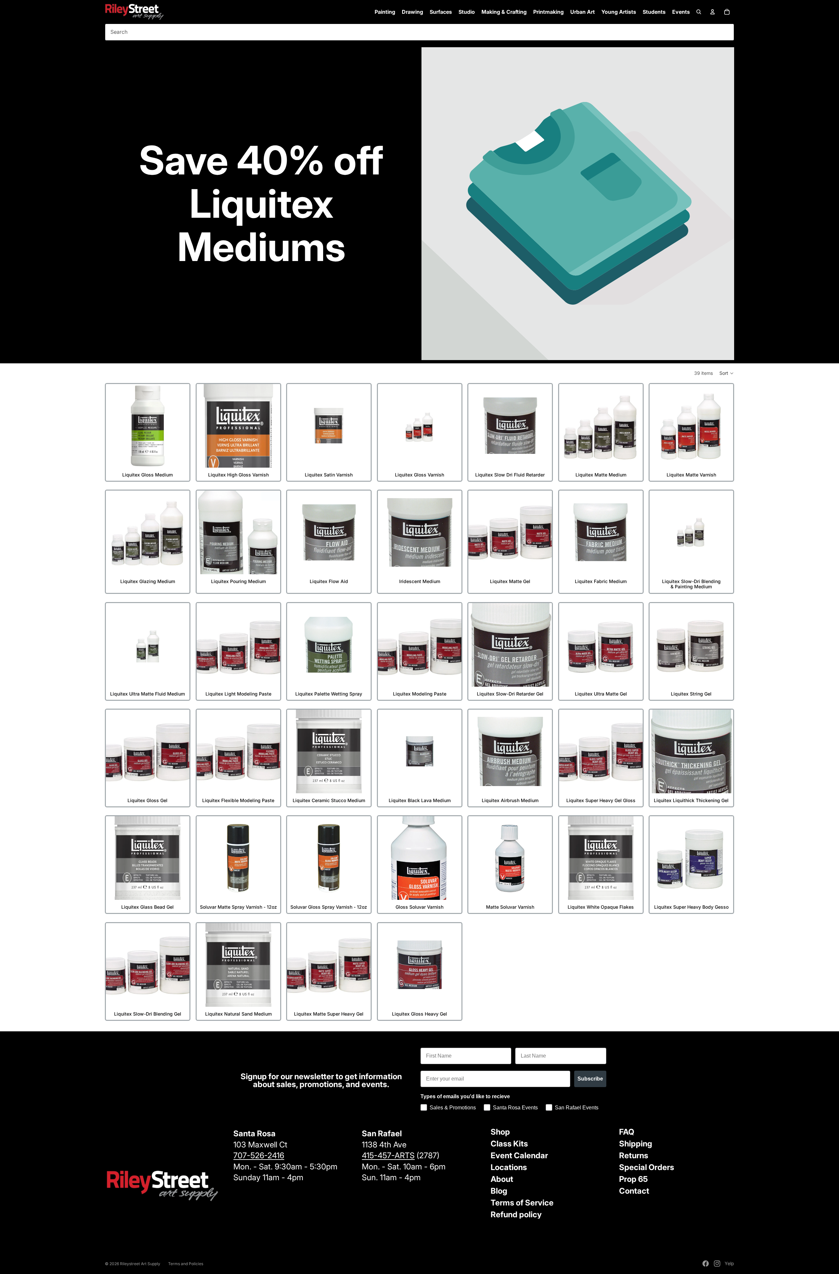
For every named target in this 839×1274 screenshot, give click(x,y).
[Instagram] (717, 1263)
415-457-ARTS (388, 1155)
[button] (726, 373)
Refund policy (516, 1214)
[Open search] (699, 12)
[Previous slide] (116, 425)
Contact (634, 1191)
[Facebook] (706, 1263)
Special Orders (646, 1167)
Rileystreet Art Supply (140, 1263)
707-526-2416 (258, 1155)
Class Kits (509, 1143)
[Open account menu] (712, 12)
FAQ (626, 1132)
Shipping (635, 1143)
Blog (499, 1191)
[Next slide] (179, 425)
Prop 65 (633, 1179)
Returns (633, 1155)
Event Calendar (519, 1155)
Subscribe (590, 1079)
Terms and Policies (185, 1263)
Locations (509, 1167)
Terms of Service (522, 1202)
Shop (500, 1132)
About (502, 1179)
